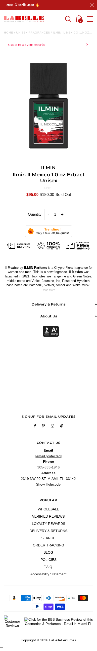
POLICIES (48, 560)
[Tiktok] (61, 426)
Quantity (35, 214)
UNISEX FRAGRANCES (33, 32)
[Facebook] (35, 426)
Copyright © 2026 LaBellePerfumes (48, 640)
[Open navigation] (90, 19)
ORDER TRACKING (48, 545)
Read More (48, 289)
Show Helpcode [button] (48, 484)
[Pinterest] (43, 426)
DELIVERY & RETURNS (48, 531)
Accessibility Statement (48, 574)
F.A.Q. (48, 567)
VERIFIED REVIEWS (48, 516)
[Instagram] (52, 426)
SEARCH (48, 538)
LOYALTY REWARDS (48, 524)
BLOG (48, 552)
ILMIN (48, 167)
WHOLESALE (48, 509)
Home (8, 32)
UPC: (47, 188)
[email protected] (48, 456)
